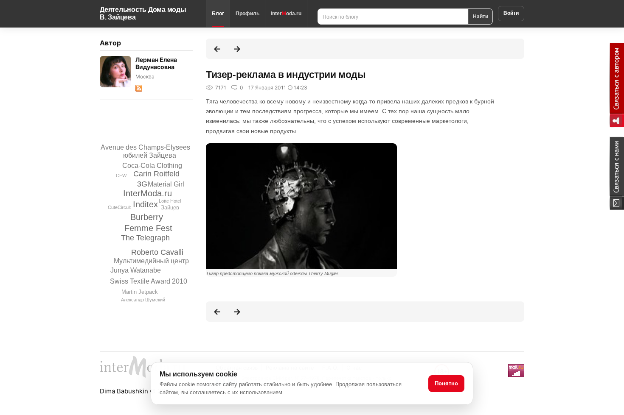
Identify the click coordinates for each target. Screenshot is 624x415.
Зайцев (170, 207)
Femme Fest (148, 228)
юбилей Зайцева (149, 155)
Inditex (145, 204)
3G (142, 184)
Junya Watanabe (135, 270)
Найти (480, 16)
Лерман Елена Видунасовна (156, 63)
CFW (121, 175)
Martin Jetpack (139, 292)
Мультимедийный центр (151, 261)
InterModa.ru (147, 193)
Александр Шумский (143, 299)
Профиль (247, 14)
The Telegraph (145, 238)
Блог (218, 14)
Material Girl (166, 184)
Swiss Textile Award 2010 (148, 281)
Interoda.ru (286, 14)
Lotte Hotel (170, 200)
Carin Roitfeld (156, 174)
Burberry (146, 217)
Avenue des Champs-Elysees (145, 147)
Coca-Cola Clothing (152, 165)
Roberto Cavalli (157, 252)
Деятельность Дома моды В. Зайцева (143, 13)
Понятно (446, 383)
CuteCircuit (119, 207)
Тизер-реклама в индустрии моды (286, 74)
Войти (511, 13)
